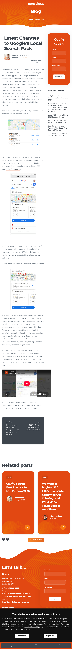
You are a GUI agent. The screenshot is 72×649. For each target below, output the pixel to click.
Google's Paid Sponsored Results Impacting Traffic (58, 134)
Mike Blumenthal (13, 169)
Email (54, 57)
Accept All (22, 636)
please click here (22, 629)
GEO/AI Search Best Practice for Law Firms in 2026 (33, 427)
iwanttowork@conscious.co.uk (15, 602)
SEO (42, 19)
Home (30, 19)
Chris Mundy (23, 57)
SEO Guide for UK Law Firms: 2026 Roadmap (57, 121)
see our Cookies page (33, 627)
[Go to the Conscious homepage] (36, 3)
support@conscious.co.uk (20, 596)
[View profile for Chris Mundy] (7, 57)
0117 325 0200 (13, 588)
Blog (37, 19)
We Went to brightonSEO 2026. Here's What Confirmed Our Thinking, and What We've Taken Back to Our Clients (58, 107)
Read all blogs (36, 539)
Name (54, 49)
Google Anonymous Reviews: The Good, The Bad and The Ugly (57, 128)
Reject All (50, 636)
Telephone (56, 65)
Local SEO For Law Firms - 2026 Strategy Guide (58, 116)
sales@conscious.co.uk (20, 594)
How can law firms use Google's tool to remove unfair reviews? (12, 430)
